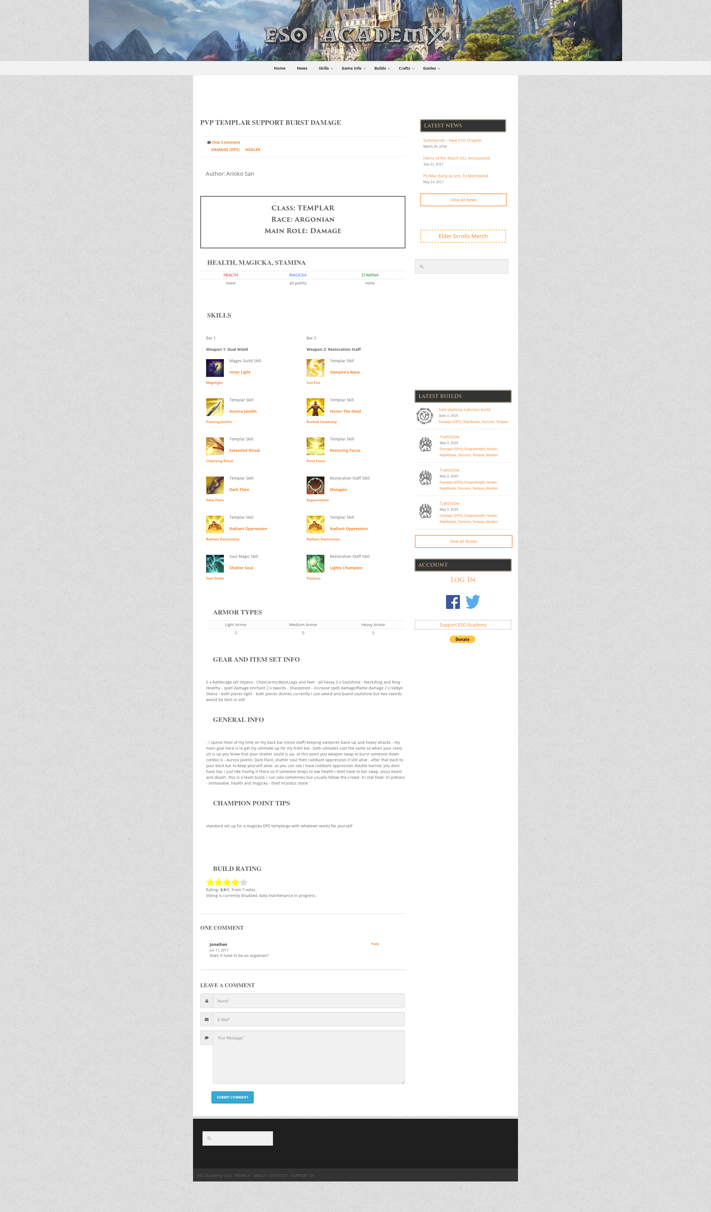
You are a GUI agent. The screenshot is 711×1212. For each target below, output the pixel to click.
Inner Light (240, 372)
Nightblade (471, 422)
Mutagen (338, 489)
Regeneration (318, 500)
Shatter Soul (241, 567)
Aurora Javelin (243, 411)
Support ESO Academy (463, 625)
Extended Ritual (244, 450)
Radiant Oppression (248, 528)
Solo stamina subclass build (464, 409)
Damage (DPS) (225, 149)
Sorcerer (488, 422)
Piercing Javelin (219, 421)
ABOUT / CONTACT (270, 1175)
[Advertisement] (356, 93)
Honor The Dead (345, 411)
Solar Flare (215, 500)
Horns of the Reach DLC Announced (456, 158)
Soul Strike (215, 578)
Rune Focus (316, 460)
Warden (492, 455)
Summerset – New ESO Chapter (452, 140)
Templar (502, 422)
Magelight (214, 382)
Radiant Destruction (222, 539)
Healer (252, 149)
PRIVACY (242, 1175)
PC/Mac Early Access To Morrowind (455, 175)
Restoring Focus (345, 450)
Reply (375, 944)
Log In (462, 579)
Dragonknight (474, 449)
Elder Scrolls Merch (463, 236)
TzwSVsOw (449, 436)
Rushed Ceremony (322, 421)
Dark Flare (239, 489)
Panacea (314, 578)
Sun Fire (313, 382)
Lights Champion (346, 567)
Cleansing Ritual (219, 460)
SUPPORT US (302, 1175)
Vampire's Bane (345, 372)
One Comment (226, 142)
